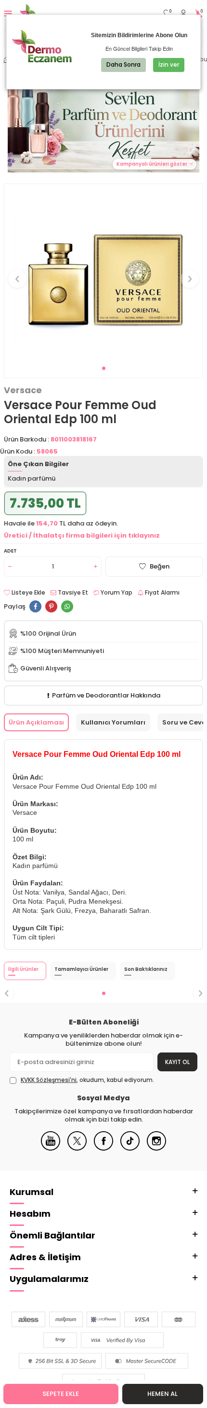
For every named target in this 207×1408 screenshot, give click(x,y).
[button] (103, 368)
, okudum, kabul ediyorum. (87, 1080)
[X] (77, 1148)
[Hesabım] (183, 14)
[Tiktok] (130, 1148)
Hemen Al (162, 1393)
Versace (23, 390)
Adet (10, 551)
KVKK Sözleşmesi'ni (49, 1080)
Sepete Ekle (60, 1393)
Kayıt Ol (177, 1062)
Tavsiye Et (72, 593)
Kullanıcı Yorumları (113, 722)
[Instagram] (156, 1148)
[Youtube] (50, 1148)
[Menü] (8, 13)
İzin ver (168, 64)
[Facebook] (103, 1148)
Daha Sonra (123, 64)
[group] (103, 273)
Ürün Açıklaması (36, 722)
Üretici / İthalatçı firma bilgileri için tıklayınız (82, 535)
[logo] (52, 13)
